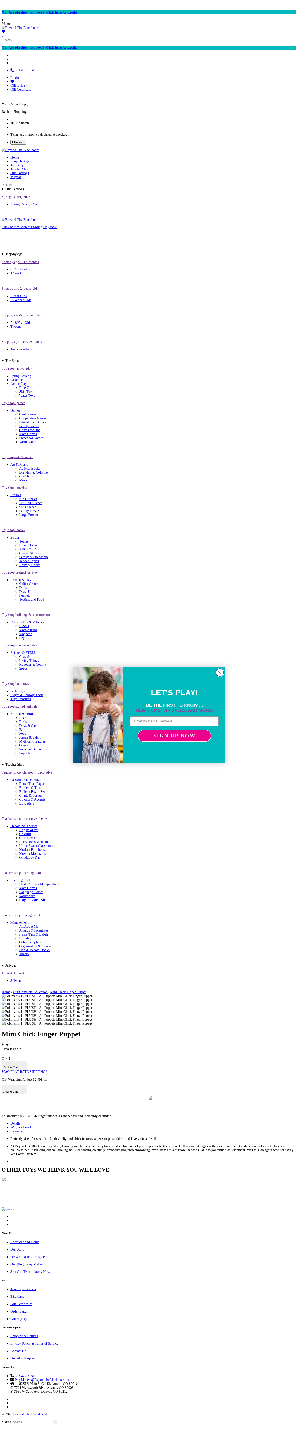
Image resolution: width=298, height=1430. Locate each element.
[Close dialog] (220, 672)
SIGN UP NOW (174, 736)
